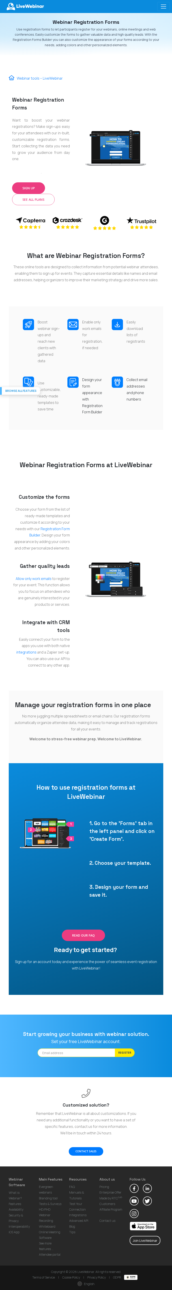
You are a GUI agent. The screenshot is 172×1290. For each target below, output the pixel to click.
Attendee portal (49, 1254)
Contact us (107, 1220)
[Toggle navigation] (163, 6)
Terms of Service (43, 1277)
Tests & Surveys (50, 1204)
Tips (72, 1232)
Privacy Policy (96, 1277)
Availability (16, 1209)
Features (15, 1204)
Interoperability (19, 1226)
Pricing (104, 1187)
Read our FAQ (83, 935)
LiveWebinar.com (24, 6)
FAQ (72, 1187)
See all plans (33, 199)
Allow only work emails (34, 578)
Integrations (77, 1215)
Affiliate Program (110, 1209)
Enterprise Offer (110, 1192)
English (89, 1284)
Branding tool (48, 1198)
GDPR (117, 1277)
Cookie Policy (71, 1277)
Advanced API (78, 1220)
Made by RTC (110, 1198)
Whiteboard (47, 1226)
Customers (107, 1204)
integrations (26, 652)
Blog (72, 1226)
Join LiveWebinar (145, 1240)
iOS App (14, 1232)
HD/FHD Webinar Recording (46, 1215)
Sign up (28, 188)
